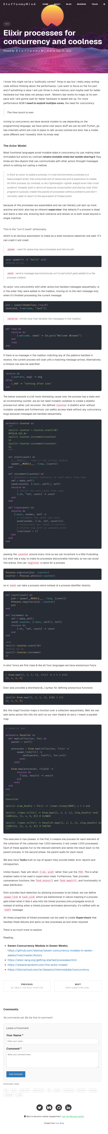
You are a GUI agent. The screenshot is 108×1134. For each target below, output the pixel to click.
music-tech (24, 1090)
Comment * (14, 1048)
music (57, 1090)
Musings (81, 4)
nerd (7, 24)
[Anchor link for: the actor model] (27, 146)
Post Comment (15, 1074)
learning (93, 1090)
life (6, 1090)
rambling (8, 1095)
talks (95, 4)
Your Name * (14, 1035)
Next (78, 986)
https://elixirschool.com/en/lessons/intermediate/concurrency (48, 969)
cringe (19, 1095)
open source (38, 1090)
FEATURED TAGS (11, 1084)
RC (49, 1090)
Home (45, 4)
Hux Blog (60, 1123)
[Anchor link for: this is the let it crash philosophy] (47, 229)
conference (68, 1090)
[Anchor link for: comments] (19, 1009)
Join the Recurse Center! (73, 1116)
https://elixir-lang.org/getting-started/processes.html (42, 960)
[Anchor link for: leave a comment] (30, 1028)
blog (68, 4)
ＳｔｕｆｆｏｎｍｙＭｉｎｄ (19, 4)
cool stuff (81, 1090)
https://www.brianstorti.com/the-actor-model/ (38, 965)
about (57, 4)
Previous (27, 986)
